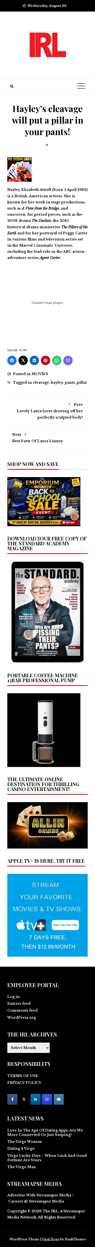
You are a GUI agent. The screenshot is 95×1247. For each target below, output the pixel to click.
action (78, 251)
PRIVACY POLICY (24, 1082)
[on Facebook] (12, 1099)
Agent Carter (50, 257)
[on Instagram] (47, 1099)
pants (70, 382)
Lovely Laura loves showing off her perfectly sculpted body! (50, 410)
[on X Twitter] (24, 1099)
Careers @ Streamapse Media (36, 1201)
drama (25, 220)
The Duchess (41, 220)
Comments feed (22, 1010)
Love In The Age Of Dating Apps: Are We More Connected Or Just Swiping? (45, 1132)
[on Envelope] (59, 1099)
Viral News (50, 1239)
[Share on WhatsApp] (56, 360)
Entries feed (18, 1003)
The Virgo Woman (24, 1141)
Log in (13, 996)
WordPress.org (21, 1017)
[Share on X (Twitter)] (23, 360)
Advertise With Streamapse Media (39, 1195)
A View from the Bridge (40, 208)
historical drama (22, 227)
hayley (57, 382)
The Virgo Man (21, 1167)
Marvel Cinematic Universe (45, 245)
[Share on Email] (68, 360)
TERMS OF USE (22, 1076)
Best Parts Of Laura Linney (37, 437)
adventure (17, 257)
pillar (82, 382)
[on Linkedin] (35, 1099)
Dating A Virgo (21, 1148)
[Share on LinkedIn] (34, 360)
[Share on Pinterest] (45, 360)
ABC (67, 251)
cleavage (41, 382)
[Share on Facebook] (12, 360)
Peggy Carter (75, 233)
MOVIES (40, 374)
